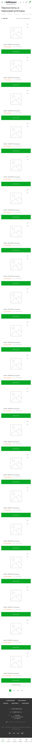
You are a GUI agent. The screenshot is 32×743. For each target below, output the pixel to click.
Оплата (5, 703)
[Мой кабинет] (26, 2)
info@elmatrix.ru (17, 712)
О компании (10, 700)
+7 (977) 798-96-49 (16, 709)
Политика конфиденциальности (17, 721)
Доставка (15, 703)
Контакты (25, 703)
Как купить (22, 700)
